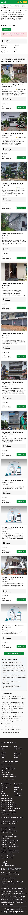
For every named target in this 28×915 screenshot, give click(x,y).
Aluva (15, 785)
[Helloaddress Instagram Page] (6, 869)
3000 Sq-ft (8, 348)
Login (25, 2)
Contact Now (6, 29)
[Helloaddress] (5, 2)
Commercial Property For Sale (8, 856)
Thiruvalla (3, 793)
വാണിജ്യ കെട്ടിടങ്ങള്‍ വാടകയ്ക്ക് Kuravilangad (12, 626)
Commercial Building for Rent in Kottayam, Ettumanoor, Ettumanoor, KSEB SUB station (13, 703)
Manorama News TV (14, 875)
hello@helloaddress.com (6, 904)
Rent (6, 6)
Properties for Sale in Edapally (8, 810)
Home (2, 6)
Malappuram (17, 754)
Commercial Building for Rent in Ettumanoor (12, 184)
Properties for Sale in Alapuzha (8, 812)
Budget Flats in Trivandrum (7, 767)
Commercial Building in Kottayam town (13, 665)
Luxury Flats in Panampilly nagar (8, 776)
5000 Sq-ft (8, 493)
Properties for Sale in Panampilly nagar (10, 808)
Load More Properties (13, 653)
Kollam (16, 746)
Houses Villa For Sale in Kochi (8, 823)
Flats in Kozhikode (5, 772)
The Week (12, 879)
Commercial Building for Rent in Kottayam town (12, 86)
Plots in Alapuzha (5, 770)
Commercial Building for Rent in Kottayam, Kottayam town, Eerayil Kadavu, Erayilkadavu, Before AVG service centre (13, 698)
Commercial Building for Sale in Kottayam (14, 668)
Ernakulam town (18, 783)
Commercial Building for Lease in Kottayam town (11, 687)
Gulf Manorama (13, 877)
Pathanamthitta (18, 748)
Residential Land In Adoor (7, 854)
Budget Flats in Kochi (6, 765)
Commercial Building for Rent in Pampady (12, 234)
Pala (2, 791)
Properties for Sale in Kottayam (8, 806)
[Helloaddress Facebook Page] (2, 869)
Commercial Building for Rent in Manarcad (12, 334)
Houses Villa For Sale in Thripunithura (10, 834)
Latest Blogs (11, 881)
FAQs (21, 912)
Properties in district (10, 727)
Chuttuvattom (4, 877)
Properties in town (11, 729)
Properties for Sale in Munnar (8, 814)
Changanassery (5, 787)
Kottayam (22, 6)
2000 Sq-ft (8, 543)
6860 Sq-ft (8, 150)
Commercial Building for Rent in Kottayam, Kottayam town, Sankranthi (13, 713)
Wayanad (16, 756)
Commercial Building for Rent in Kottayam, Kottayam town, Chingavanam (13, 717)
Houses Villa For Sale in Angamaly (9, 836)
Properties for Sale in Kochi (7, 802)
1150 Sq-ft (7, 300)
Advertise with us (5, 886)
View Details (21, 107)
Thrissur (16, 752)
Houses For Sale (5, 838)
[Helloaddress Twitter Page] (4, 869)
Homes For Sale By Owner (7, 829)
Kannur (2, 757)
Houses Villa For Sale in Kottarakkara (10, 846)
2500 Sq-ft (8, 250)
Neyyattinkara (4, 795)
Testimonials (19, 881)
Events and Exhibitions (6, 884)
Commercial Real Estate (7, 857)
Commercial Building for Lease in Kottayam (11, 682)
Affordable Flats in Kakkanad (8, 769)
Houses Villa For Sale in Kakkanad (9, 831)
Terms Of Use (16, 912)
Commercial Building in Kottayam (12, 662)
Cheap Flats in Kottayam (7, 774)
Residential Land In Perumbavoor (9, 844)
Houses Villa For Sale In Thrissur (8, 827)
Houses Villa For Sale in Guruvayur (9, 842)
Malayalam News (13, 872)
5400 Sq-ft (8, 200)
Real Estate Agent (5, 848)
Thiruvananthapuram (6, 746)
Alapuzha (3, 748)
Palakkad (3, 754)
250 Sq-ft (7, 592)
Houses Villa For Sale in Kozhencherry (10, 850)
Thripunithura (17, 793)
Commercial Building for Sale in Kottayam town (14, 671)
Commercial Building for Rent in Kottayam (14, 675)
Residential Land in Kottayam (8, 825)
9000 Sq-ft (8, 99)
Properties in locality (12, 732)
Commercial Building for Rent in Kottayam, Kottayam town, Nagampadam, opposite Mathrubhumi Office (13, 708)
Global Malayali (5, 879)
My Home (15, 884)
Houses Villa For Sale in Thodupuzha (9, 852)
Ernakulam (3, 752)
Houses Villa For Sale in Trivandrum (9, 821)
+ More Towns (17, 795)
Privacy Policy (9, 912)
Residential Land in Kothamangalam (9, 840)
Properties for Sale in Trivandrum (9, 804)
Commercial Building (13, 6)
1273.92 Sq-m (8, 398)
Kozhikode (3, 756)
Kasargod (16, 757)
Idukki (15, 750)
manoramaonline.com (16, 909)
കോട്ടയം (5, 630)
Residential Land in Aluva (7, 833)
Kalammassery (18, 789)
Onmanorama (4, 875)
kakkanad (16, 787)
